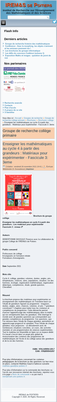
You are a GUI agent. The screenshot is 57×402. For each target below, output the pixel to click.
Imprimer (30, 169)
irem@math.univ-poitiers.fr (13, 376)
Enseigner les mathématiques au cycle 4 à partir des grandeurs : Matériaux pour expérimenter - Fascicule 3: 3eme (27, 153)
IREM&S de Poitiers (28, 5)
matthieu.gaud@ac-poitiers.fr (14, 366)
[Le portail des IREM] (14, 70)
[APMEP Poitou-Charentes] (14, 74)
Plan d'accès (10, 108)
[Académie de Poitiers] (14, 84)
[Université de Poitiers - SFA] (14, 92)
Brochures (31, 120)
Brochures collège (45, 120)
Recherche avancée (13, 103)
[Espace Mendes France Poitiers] (14, 79)
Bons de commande (20, 374)
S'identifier (9, 112)
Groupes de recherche (33, 118)
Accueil (18, 118)
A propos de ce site (13, 110)
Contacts (8, 105)
